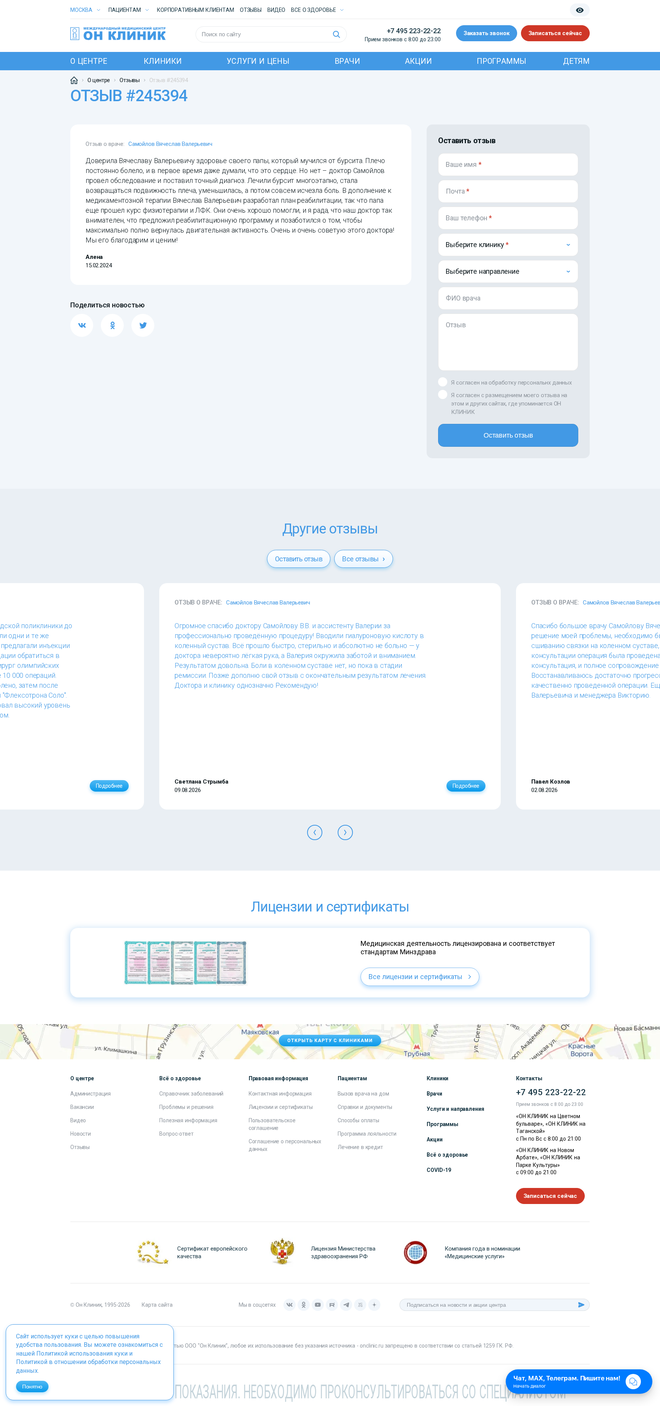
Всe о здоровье (313, 10)
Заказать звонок (487, 33)
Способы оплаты (358, 1120)
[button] (314, 832)
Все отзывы (361, 559)
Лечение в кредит (360, 1147)
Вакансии (82, 1107)
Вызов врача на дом (363, 1094)
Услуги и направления (455, 1109)
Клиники (163, 61)
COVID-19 (439, 1170)
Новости (80, 1134)
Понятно (32, 1386)
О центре (88, 61)
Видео (78, 1120)
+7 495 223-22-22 (414, 31)
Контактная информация (280, 1094)
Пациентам (124, 10)
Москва (81, 10)
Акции (418, 61)
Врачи (347, 61)
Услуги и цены (257, 61)
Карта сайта (157, 1305)
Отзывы (251, 10)
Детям (576, 61)
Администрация (90, 1094)
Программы (501, 61)
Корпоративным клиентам (195, 10)
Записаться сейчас (555, 33)
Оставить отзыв (508, 435)
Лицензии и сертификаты (281, 1107)
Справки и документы (365, 1107)
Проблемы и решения (186, 1107)
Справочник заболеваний (191, 1094)
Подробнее (109, 786)
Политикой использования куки (82, 1353)
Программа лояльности (367, 1134)
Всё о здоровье (447, 1155)
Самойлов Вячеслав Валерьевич (170, 144)
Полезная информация (188, 1120)
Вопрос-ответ (176, 1134)
